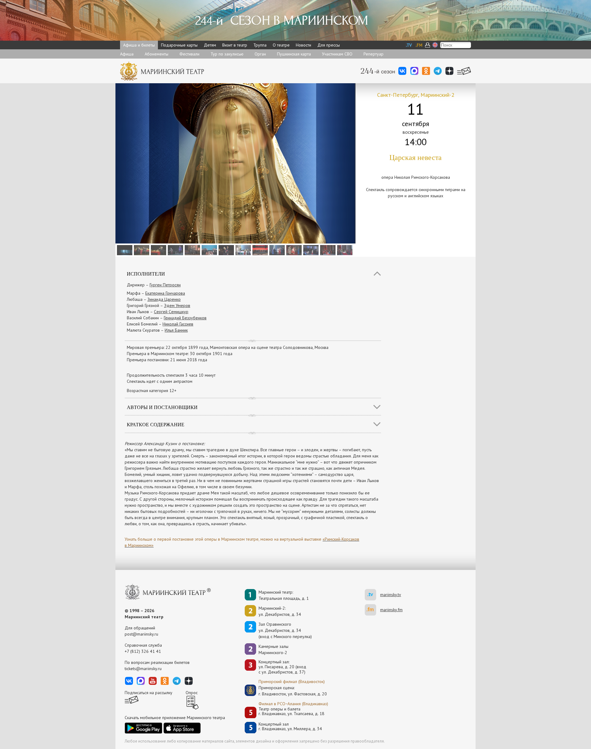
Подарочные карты (179, 45)
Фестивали (189, 54)
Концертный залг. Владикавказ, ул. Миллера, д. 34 (290, 726)
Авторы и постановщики (162, 407)
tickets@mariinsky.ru (143, 668)
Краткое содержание (155, 424)
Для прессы (328, 45)
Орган (260, 54)
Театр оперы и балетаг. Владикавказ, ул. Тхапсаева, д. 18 (291, 711)
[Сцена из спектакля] (123, 249)
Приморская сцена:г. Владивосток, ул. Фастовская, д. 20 (286, 691)
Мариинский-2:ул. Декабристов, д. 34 (280, 611)
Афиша (127, 54)
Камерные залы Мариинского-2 (273, 649)
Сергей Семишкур (171, 311)
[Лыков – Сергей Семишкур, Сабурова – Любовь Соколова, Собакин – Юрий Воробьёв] (242, 249)
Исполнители (146, 273)
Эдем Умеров (177, 305)
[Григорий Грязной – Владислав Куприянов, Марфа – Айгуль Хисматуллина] (327, 249)
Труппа (260, 45)
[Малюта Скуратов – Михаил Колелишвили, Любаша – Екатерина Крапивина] (191, 249)
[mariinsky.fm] (372, 610)
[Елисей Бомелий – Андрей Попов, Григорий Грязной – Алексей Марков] (140, 249)
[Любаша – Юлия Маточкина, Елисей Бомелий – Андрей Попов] (174, 249)
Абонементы (156, 54)
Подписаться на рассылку (148, 692)
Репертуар (374, 54)
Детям (210, 45)
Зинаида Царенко (164, 299)
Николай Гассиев (178, 324)
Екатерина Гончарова (165, 293)
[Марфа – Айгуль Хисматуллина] (310, 249)
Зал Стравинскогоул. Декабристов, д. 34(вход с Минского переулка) (285, 630)
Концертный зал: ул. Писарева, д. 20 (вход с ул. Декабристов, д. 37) (282, 667)
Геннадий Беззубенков (185, 318)
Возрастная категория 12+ (151, 390)
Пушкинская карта (294, 54)
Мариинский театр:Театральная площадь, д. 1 (284, 595)
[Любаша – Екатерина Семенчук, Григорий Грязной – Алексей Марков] (225, 249)
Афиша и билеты (139, 45)
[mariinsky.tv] (372, 594)
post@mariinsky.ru (141, 634)
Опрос (192, 692)
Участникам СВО (337, 54)
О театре (281, 45)
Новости (303, 45)
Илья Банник (176, 330)
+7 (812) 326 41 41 (143, 651)
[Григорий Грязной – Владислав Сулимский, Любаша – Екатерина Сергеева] (157, 249)
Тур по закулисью (227, 54)
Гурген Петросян (165, 285)
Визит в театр (234, 45)
